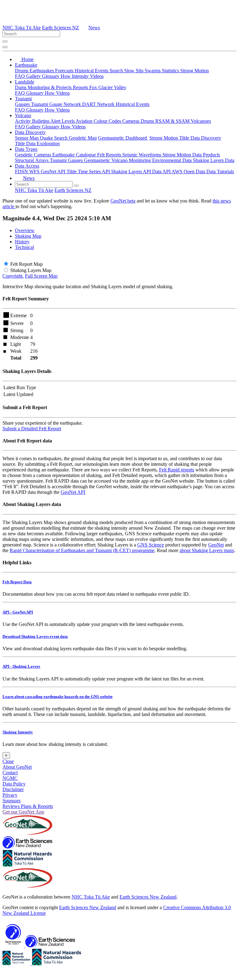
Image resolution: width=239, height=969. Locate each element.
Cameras (131, 121)
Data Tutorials (220, 171)
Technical (24, 247)
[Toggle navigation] (4, 47)
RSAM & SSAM (173, 121)
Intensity (81, 76)
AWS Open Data (188, 171)
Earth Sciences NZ (60, 27)
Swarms (153, 70)
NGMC (10, 778)
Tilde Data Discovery (200, 138)
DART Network (99, 104)
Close (8, 761)
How (66, 76)
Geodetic (24, 154)
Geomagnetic (97, 160)
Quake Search (54, 138)
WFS (35, 171)
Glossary (51, 76)
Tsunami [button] (23, 98)
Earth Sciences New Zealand (148, 897)
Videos (97, 76)
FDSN (22, 171)
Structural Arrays (32, 160)
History (22, 241)
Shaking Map (28, 236)
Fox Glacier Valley (107, 87)
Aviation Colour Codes (99, 121)
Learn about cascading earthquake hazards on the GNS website (57, 696)
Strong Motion (194, 70)
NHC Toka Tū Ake (21, 27)
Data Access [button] (27, 166)
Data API (161, 171)
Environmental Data (172, 160)
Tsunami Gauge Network (56, 104)
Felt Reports (109, 154)
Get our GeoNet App (23, 811)
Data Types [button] (26, 149)
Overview (25, 230)
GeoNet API (54, 171)
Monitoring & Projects (50, 87)
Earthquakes (42, 70)
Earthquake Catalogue (74, 154)
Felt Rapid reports (176, 469)
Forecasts (65, 70)
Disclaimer (13, 789)
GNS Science (150, 544)
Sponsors (11, 800)
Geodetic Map (83, 138)
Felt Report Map (26, 264)
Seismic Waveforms (142, 154)
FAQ (20, 76)
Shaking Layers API (131, 171)
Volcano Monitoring (131, 160)
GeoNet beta (122, 200)
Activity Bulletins (32, 121)
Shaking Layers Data (213, 160)
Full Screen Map (41, 276)
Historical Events (92, 70)
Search (117, 70)
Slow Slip (134, 70)
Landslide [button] (24, 81)
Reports (81, 87)
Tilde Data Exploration (37, 143)
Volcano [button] (23, 115)
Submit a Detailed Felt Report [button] (31, 428)
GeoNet (216, 544)
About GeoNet (17, 767)
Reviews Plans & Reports (27, 806)
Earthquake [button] (26, 65)
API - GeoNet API (17, 612)
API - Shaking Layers (21, 666)
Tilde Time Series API (89, 171)
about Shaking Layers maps (207, 550)
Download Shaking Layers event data (35, 636)
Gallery (34, 76)
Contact (10, 772)
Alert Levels (63, 121)
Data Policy (14, 783)
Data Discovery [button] (30, 132)
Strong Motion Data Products (191, 154)
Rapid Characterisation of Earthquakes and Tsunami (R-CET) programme (82, 550)
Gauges (23, 104)
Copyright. (13, 276)
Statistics (171, 70)
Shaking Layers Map (30, 270)
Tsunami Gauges (67, 160)
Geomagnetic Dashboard (123, 138)
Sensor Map (27, 138)
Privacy (9, 795)
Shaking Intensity (17, 732)
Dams (21, 87)
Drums (22, 70)
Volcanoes (201, 121)
